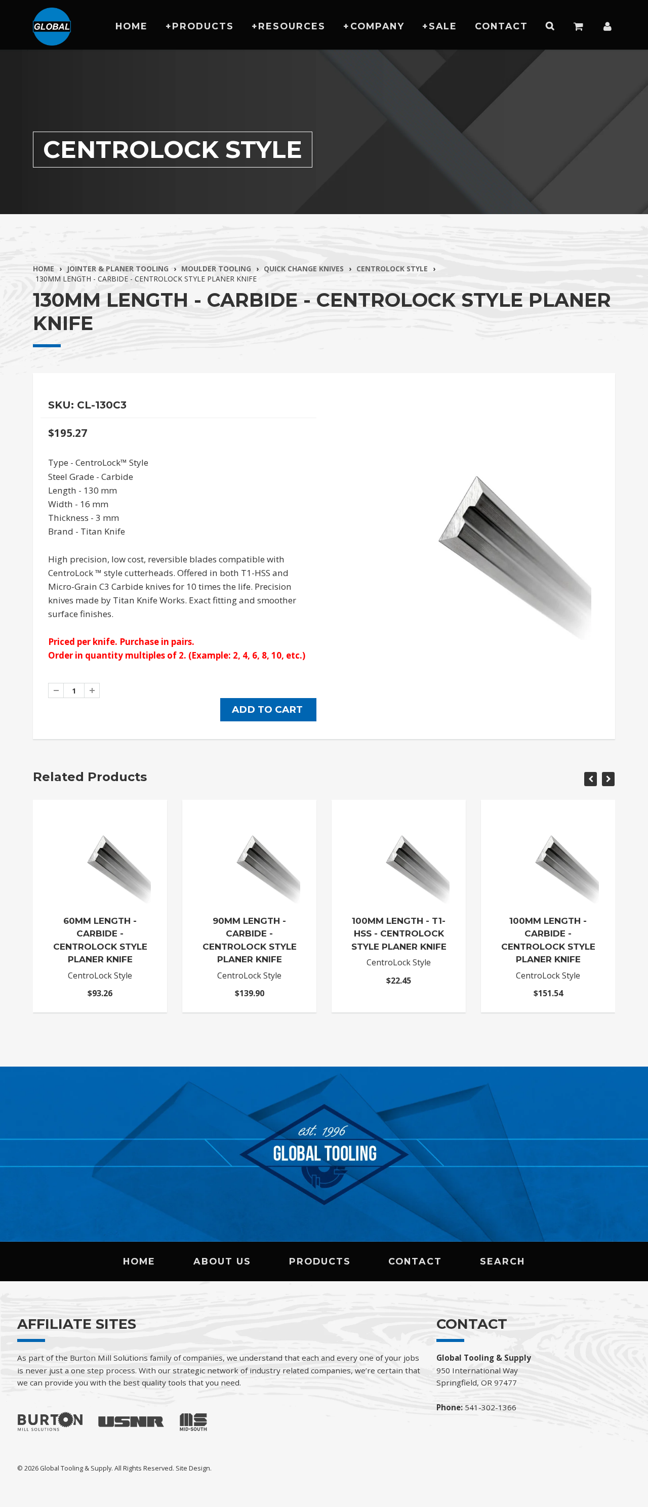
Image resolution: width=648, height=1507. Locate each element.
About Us (222, 1261)
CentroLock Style (392, 268)
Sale (443, 26)
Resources (292, 26)
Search (502, 1261)
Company (377, 26)
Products (203, 26)
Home (131, 26)
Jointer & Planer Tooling (118, 268)
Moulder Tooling (216, 268)
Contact (501, 26)
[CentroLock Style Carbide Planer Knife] (469, 518)
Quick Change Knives (304, 268)
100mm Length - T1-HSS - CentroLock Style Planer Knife (399, 934)
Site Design (193, 1468)
